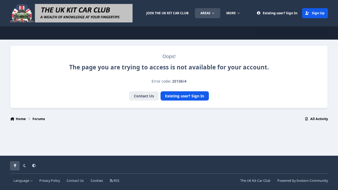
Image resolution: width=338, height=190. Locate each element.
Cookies (97, 180)
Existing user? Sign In (184, 95)
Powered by (302, 180)
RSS (116, 180)
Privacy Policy (49, 180)
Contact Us (144, 95)
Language (21, 180)
